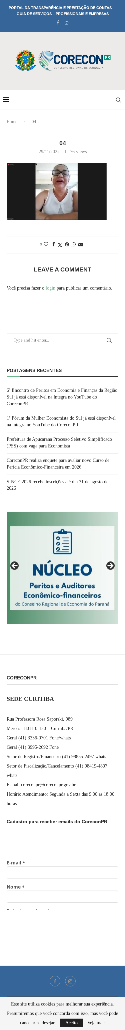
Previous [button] (15, 566)
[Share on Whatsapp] (74, 244)
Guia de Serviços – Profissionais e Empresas (63, 14)
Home (12, 121)
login (50, 288)
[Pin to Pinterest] (67, 244)
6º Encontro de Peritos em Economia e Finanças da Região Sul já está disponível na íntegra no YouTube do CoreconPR (62, 397)
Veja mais (96, 1023)
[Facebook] (58, 22)
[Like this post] (46, 244)
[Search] (118, 100)
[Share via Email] (80, 244)
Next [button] (110, 566)
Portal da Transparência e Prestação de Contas (60, 8)
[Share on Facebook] (53, 244)
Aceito (71, 1022)
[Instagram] (66, 22)
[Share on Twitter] (60, 245)
